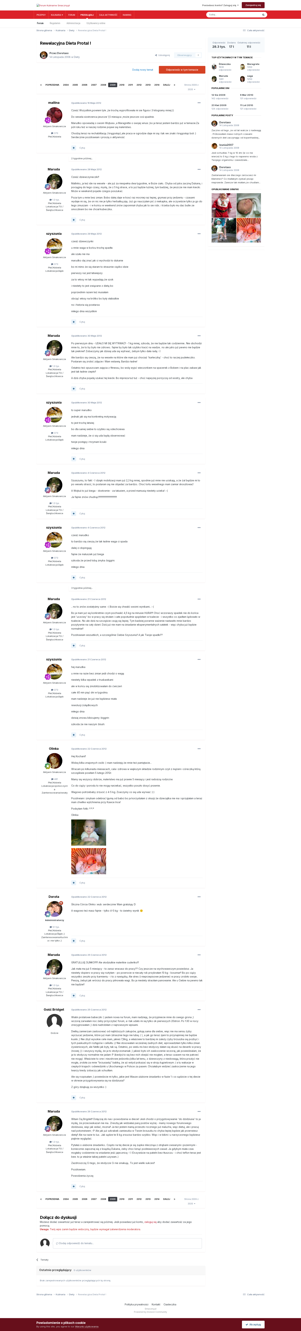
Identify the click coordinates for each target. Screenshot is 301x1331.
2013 (147, 85)
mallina (54, 102)
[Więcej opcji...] (199, 103)
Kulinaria (56, 15)
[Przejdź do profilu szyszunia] (54, 246)
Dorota (54, 896)
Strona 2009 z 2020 (191, 87)
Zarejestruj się (253, 5)
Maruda (54, 169)
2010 (121, 85)
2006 (84, 85)
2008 (103, 85)
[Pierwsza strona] (40, 85)
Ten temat (250, 14)
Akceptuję (254, 1324)
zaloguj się (150, 1221)
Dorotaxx (63, 53)
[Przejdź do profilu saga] (242, 79)
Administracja (73, 23)
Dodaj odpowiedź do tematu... (76, 1243)
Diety (77, 56)
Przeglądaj (87, 15)
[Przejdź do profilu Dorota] (54, 909)
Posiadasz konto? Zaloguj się (219, 5)
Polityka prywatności (136, 1304)
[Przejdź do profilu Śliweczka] (214, 67)
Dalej (166, 85)
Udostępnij (163, 55)
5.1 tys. (56, 927)
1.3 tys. (56, 199)
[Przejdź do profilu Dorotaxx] (44, 55)
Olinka (54, 748)
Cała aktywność (108, 15)
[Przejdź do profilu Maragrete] (242, 67)
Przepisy (41, 15)
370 (55, 133)
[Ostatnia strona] (174, 85)
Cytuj (82, 147)
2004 (66, 85)
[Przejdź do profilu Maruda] (54, 181)
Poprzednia (52, 85)
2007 (94, 85)
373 (55, 264)
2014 (156, 85)
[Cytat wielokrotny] (73, 147)
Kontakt (156, 1304)
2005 (75, 85)
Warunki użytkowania (86, 1326)
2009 (112, 85)
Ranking (127, 15)
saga (250, 75)
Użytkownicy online (96, 23)
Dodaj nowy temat (142, 69)
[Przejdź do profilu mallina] (54, 115)
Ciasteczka (170, 1304)
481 (55, 779)
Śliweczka (225, 64)
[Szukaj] (263, 14)
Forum (71, 15)
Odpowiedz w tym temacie (182, 69)
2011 (130, 85)
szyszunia (54, 233)
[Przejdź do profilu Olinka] (54, 761)
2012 (139, 85)
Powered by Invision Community (150, 1312)
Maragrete (253, 64)
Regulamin (55, 23)
